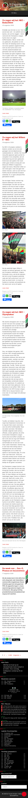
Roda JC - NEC (7, 767)
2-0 (24, 759)
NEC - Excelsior (7, 698)
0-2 (24, 766)
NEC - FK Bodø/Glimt (8, 683)
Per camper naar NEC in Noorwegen (11, 725)
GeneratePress (14, 795)
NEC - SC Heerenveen (9, 762)
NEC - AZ (6, 765)
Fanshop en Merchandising (10, 745)
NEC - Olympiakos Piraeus (10, 681)
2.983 (10, 655)
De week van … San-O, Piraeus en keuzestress (13, 569)
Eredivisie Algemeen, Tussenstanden (12, 734)
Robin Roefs (7, 744)
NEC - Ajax (6, 755)
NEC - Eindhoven (8, 753)
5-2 (24, 760)
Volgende (17, 655)
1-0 (24, 756)
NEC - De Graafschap (8, 760)
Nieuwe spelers (7, 743)
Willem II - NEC (7, 682)
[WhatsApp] (7, 121)
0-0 (24, 755)
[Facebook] (3, 121)
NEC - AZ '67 (7, 756)
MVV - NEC (6, 759)
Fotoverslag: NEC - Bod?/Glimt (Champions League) (14, 714)
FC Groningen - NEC (8, 763)
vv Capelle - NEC (8, 766)
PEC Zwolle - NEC (8, 695)
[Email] (10, 121)
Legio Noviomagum (8, 741)
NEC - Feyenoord (8, 696)
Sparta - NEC (7, 758)
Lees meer (5, 113)
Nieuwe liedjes (7, 736)
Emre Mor (6, 737)
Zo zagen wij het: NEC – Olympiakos (13, 313)
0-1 (24, 762)
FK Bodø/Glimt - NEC (14, 689)
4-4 (24, 763)
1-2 (24, 753)
